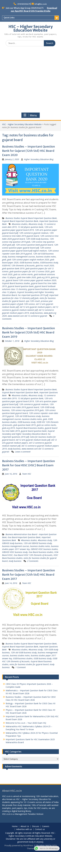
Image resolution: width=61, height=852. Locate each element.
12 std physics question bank (30, 227)
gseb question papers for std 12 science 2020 (30, 271)
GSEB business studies (29, 262)
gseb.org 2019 (43, 277)
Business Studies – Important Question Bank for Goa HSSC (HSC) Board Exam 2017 (28, 465)
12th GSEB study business (37, 239)
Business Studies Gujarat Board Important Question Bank (31, 218)
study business (36, 313)
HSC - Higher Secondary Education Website (22, 124)
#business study (36, 224)
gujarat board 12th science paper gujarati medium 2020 (31, 280)
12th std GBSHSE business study (38, 543)
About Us (25, 826)
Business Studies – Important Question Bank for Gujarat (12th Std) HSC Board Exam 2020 (28, 151)
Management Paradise (25, 814)
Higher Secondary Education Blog (38, 159)
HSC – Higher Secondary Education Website (31, 28)
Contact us (40, 829)
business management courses (21, 256)
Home (15, 826)
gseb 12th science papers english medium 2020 (28, 259)
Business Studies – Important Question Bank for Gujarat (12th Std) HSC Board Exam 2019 (28, 332)
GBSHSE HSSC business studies (44, 549)
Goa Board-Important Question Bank (24, 537)
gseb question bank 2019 (13, 268)
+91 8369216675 (23, 4)
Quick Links (9, 17)
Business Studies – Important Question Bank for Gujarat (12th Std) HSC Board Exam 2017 (28, 575)
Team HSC (26, 473)
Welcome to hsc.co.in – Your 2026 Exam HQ (26, 723)
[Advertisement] (30, 80)
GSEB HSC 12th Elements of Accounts (18, 265)
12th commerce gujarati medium (33, 233)
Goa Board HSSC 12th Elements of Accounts (33, 555)
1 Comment (20, 667)
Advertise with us (24, 829)
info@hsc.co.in (41, 4)
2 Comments (32, 561)
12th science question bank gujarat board (34, 244)
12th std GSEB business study (28, 416)
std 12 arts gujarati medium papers (35, 307)
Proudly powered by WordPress (18, 845)
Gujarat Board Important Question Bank (20, 221)
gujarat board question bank (20, 286)
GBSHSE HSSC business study (15, 552)
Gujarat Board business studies (16, 283)
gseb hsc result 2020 (45, 265)
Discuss (35, 826)
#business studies (19, 224)
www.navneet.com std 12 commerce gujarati (27, 316)
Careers (45, 826)
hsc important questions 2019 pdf (33, 295)
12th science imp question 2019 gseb (27, 410)
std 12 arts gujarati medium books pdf (33, 439)
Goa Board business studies (41, 552)
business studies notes (46, 256)
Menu (33, 115)
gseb (4, 259)
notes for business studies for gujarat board (29, 664)
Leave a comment (22, 451)
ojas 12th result (33, 301)
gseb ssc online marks (23, 274)
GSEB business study (49, 262)
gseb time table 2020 (26, 277)
